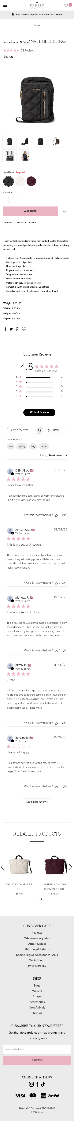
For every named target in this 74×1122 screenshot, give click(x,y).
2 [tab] (37, 899)
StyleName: (14, 172)
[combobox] (53, 455)
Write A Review (39, 412)
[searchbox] (21, 430)
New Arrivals (37, 1007)
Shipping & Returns (37, 949)
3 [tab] (41, 899)
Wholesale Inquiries (37, 938)
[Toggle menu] (5, 5)
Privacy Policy (37, 966)
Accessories (37, 1002)
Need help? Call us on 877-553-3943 (37, 1108)
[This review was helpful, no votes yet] (56, 515)
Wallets (37, 991)
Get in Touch (37, 960)
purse (44, 446)
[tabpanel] (54, 872)
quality (22, 446)
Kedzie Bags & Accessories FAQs (37, 955)
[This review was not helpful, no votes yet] (63, 515)
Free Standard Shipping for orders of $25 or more (38, 15)
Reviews (37, 932)
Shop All (37, 1013)
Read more (36, 708)
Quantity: (8, 193)
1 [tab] (32, 899)
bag (33, 446)
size (11, 446)
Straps (37, 996)
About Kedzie (37, 944)
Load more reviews (37, 801)
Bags (37, 985)
